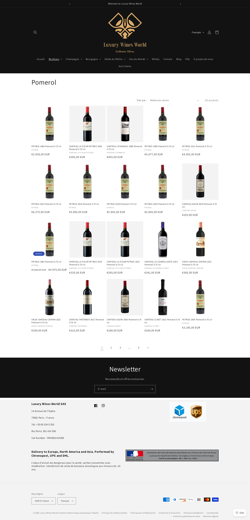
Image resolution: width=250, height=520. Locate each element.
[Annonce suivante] (180, 3)
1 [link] (102, 347)
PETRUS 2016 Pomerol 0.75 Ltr (84, 204)
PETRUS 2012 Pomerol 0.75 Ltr (197, 146)
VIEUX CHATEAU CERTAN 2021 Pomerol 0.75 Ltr (46, 321)
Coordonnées (213, 512)
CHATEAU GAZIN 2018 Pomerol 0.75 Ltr (199, 205)
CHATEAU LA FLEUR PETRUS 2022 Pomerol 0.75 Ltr (123, 263)
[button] (35, 32)
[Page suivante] (148, 347)
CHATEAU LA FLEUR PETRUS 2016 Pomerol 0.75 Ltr (85, 263)
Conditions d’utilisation (169, 512)
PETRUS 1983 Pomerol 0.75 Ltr (46, 146)
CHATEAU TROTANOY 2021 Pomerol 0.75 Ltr (86, 321)
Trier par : (142, 100)
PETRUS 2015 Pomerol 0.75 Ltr (46, 204)
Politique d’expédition (193, 512)
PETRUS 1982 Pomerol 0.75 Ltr (46, 261)
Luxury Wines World (49, 512)
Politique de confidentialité (143, 512)
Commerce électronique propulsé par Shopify (78, 512)
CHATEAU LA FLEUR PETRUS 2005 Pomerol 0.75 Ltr (85, 148)
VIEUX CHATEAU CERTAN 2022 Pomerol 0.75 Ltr (196, 263)
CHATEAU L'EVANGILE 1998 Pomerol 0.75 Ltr (124, 148)
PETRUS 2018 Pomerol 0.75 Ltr (122, 204)
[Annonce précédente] (69, 3)
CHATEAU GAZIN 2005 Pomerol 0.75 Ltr (124, 321)
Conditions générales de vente (186, 516)
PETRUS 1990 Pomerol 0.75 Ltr (159, 146)
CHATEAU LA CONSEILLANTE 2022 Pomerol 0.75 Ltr (161, 263)
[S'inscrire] (151, 389)
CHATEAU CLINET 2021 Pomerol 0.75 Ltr (162, 321)
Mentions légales (211, 516)
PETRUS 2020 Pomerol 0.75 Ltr (159, 204)
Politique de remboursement (114, 512)
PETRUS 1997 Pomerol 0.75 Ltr (197, 319)
